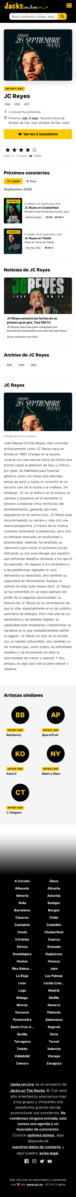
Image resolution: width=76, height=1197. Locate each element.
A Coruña (22, 881)
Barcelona (22, 910)
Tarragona (22, 1041)
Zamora (22, 1063)
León (22, 983)
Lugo (22, 990)
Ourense (22, 1012)
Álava (53, 881)
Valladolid (22, 1056)
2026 (9, 365)
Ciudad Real (53, 932)
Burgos (54, 910)
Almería (22, 896)
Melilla (54, 998)
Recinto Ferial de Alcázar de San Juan (47, 211)
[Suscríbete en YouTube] (49, 1162)
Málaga (22, 998)
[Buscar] (62, 16)
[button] (69, 5)
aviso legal (48, 1153)
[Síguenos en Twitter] (42, 1162)
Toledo (22, 1049)
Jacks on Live (22, 1084)
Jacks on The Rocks (27, 1090)
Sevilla (22, 1034)
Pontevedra (22, 1020)
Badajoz (54, 903)
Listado (15, 181)
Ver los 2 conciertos (40, 134)
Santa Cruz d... (22, 1027)
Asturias (54, 896)
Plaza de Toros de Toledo (39, 242)
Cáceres (22, 917)
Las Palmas (54, 976)
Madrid (53, 990)
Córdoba (22, 939)
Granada (54, 947)
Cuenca (54, 939)
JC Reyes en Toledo (38, 238)
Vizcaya (54, 1056)
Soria (54, 1034)
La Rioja (22, 976)
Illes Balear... (22, 968)
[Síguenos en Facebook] (26, 1162)
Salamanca (53, 1020)
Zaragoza (53, 1063)
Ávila (22, 903)
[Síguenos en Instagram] (34, 1162)
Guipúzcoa (53, 954)
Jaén (54, 968)
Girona (22, 947)
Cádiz (53, 917)
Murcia (22, 1005)
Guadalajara (22, 954)
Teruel (54, 1041)
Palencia (53, 1012)
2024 (33, 365)
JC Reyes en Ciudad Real (42, 207)
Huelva (22, 961)
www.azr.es (35, 1184)
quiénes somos (40, 1135)
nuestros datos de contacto (36, 1147)
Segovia (54, 1027)
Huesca (54, 961)
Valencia (54, 1049)
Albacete (22, 888)
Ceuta (22, 932)
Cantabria (22, 925)
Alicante (53, 888)
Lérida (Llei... (54, 983)
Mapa (33, 181)
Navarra (54, 1005)
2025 (21, 365)
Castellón (53, 925)
